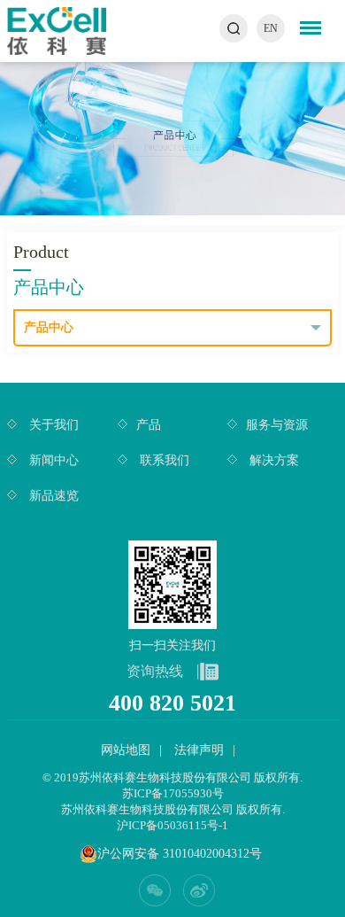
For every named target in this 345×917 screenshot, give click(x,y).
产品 (148, 424)
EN (271, 28)
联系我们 (162, 460)
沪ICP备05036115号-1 (172, 825)
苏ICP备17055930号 (173, 793)
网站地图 (125, 750)
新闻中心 (52, 460)
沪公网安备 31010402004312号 (179, 853)
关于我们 (52, 424)
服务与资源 (277, 424)
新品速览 (52, 495)
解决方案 (272, 460)
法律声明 (199, 750)
